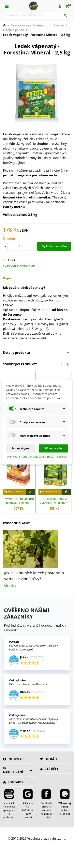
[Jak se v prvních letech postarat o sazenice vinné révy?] (30, 548)
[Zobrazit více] (30, 492)
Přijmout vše (53, 448)
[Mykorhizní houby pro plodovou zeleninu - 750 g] (19, 470)
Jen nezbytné (20, 448)
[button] (37, 278)
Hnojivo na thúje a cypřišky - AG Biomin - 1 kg (54, 503)
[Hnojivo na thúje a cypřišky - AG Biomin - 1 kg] (54, 470)
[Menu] (6, 6)
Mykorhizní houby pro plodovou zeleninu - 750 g (19, 503)
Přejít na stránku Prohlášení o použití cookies (37, 456)
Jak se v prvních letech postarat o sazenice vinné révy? (34, 575)
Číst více (10, 585)
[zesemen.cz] (33, 6)
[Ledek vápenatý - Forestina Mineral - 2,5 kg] (37, 93)
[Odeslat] (65, 15)
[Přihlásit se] (60, 6)
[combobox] (33, 15)
